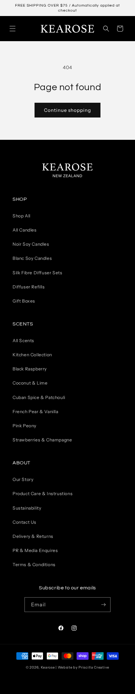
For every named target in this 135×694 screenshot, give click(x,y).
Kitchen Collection (32, 355)
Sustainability (27, 508)
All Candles (25, 230)
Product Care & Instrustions (43, 493)
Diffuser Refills (29, 287)
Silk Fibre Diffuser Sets (37, 273)
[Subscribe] (103, 604)
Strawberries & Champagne (42, 440)
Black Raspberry (30, 369)
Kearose (48, 667)
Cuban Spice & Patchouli (39, 397)
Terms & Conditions (34, 564)
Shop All (21, 216)
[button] (12, 29)
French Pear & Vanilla (35, 411)
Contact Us (24, 522)
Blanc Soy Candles (32, 258)
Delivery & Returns (33, 536)
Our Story (23, 479)
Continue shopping (67, 110)
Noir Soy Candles (31, 244)
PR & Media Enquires (35, 550)
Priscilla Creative (93, 667)
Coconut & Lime (30, 383)
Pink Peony (24, 426)
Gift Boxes (24, 301)
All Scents (23, 340)
